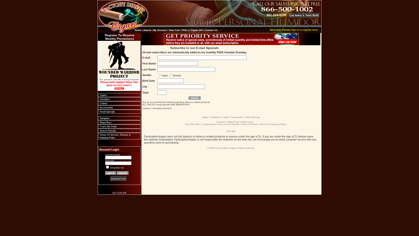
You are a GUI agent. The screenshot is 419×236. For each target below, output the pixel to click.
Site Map (231, 131)
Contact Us (211, 30)
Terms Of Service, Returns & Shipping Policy (115, 136)
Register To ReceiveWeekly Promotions (119, 36)
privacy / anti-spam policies (157, 108)
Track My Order (108, 126)
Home (138, 30)
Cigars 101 (197, 30)
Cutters (104, 103)
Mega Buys (106, 122)
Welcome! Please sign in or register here (294, 29)
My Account (160, 30)
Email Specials (107, 111)
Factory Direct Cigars (225, 148)
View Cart (174, 30)
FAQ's (185, 30)
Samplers (105, 118)
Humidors (105, 99)
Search (147, 30)
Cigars (103, 95)
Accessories (106, 107)
